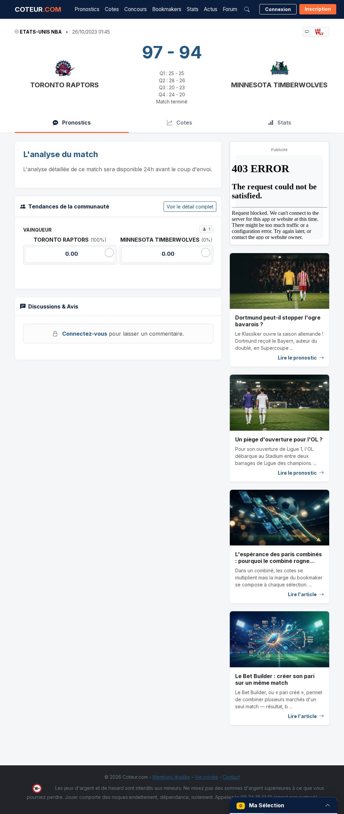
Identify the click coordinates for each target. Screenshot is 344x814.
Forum (230, 9)
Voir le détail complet (190, 206)
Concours (135, 9)
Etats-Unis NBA (41, 32)
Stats (193, 9)
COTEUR (38, 9)
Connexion (278, 9)
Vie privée (206, 777)
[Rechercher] (247, 9)
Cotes (112, 9)
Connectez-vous (84, 333)
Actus (210, 9)
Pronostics (87, 9)
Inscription (318, 9)
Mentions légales (171, 777)
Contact (231, 777)
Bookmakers (166, 9)
